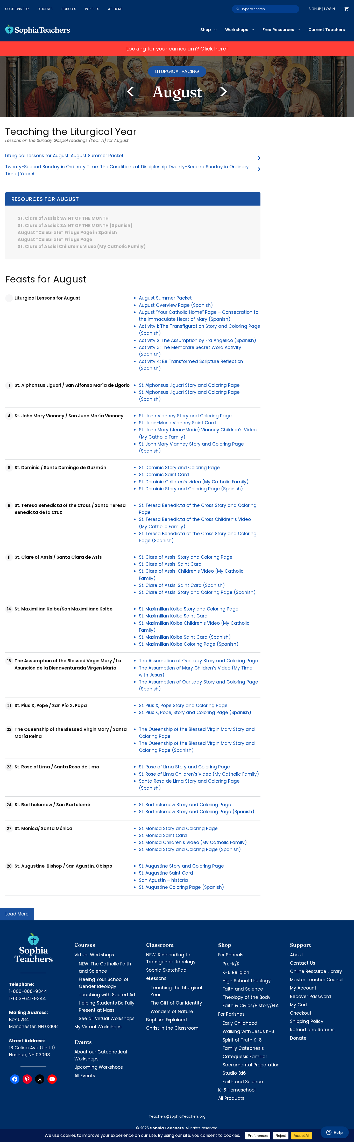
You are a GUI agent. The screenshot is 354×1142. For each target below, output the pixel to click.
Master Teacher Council (316, 980)
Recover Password (310, 996)
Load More (17, 914)
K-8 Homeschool (237, 1090)
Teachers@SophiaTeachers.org (177, 1116)
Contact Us (302, 963)
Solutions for (17, 9)
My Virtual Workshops (98, 1027)
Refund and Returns (312, 1030)
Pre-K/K (231, 964)
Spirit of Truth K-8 (242, 1040)
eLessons (156, 978)
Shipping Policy (306, 1021)
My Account (303, 988)
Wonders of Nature (172, 1011)
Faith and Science (243, 989)
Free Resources (278, 29)
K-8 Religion (236, 972)
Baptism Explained (166, 1020)
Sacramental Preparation (251, 1065)
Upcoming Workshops (98, 1067)
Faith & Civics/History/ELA (251, 1005)
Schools (68, 9)
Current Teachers (326, 29)
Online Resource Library (316, 971)
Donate (298, 1038)
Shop (205, 29)
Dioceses (45, 9)
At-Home (115, 9)
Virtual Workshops (94, 955)
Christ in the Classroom (172, 1028)
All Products (231, 1098)
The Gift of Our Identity (176, 1003)
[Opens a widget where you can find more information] (334, 1132)
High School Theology (247, 981)
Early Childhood (240, 1023)
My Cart (298, 1005)
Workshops (236, 29)
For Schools (230, 955)
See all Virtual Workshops (106, 1018)
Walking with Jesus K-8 (248, 1031)
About (296, 955)
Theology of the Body (247, 997)
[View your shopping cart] (346, 9)
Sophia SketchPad (166, 970)
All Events (84, 1076)
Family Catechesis (243, 1048)
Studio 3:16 (234, 1073)
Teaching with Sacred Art (107, 995)
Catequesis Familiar (245, 1056)
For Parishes (231, 1014)
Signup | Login (322, 8)
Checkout (300, 1013)
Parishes (92, 9)
